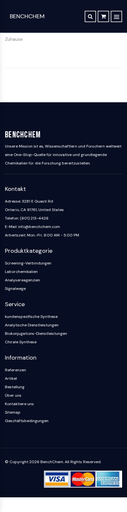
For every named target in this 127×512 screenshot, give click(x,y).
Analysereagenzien (22, 280)
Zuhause (14, 39)
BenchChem (27, 16)
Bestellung (14, 387)
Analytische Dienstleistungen (32, 325)
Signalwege (15, 288)
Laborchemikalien (21, 271)
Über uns (13, 395)
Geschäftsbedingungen (27, 420)
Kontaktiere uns (19, 403)
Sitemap (13, 412)
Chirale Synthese (20, 342)
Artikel (11, 378)
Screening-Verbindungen (28, 263)
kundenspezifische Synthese (31, 316)
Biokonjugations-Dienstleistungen (36, 333)
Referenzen (15, 370)
